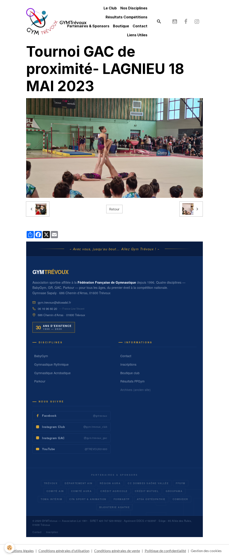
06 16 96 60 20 (47, 309)
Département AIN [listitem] (79, 483)
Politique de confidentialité (165, 550)
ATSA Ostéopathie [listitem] (151, 499)
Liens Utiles (137, 35)
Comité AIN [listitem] (55, 491)
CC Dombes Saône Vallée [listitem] (148, 483)
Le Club (110, 8)
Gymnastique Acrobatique (52, 373)
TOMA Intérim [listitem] (51, 499)
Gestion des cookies (206, 550)
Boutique (121, 26)
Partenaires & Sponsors (88, 26)
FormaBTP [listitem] (122, 499)
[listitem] (71, 415)
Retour (114, 209)
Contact (140, 26)
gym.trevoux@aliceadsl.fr (54, 302)
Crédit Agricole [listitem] (114, 491)
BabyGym (41, 356)
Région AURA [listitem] (110, 483)
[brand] (42, 21)
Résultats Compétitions (126, 17)
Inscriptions (128, 364)
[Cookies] (9, 548)
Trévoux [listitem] (51, 483)
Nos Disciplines (133, 8)
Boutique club (130, 373)
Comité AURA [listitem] (81, 491)
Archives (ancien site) (135, 389)
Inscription (52, 532)
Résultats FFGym (132, 381)
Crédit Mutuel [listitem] (147, 491)
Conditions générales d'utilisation (63, 550)
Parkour (39, 381)
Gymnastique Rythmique (51, 364)
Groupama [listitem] (174, 491)
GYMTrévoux (50, 520)
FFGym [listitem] (180, 483)
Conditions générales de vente (117, 550)
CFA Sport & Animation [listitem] (87, 499)
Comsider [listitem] (180, 499)
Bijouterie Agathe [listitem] (114, 507)
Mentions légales (21, 550)
